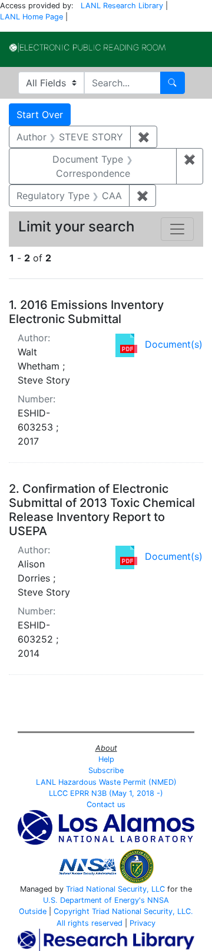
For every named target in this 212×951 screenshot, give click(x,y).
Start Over (39, 114)
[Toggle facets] (177, 229)
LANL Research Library (122, 5)
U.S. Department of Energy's (94, 900)
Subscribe (106, 770)
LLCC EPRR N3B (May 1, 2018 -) (106, 793)
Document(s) (174, 344)
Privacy (142, 923)
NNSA (158, 900)
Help (106, 759)
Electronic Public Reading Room (87, 47)
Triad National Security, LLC (115, 889)
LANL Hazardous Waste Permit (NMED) (106, 782)
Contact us (106, 804)
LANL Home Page (31, 16)
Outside (33, 911)
